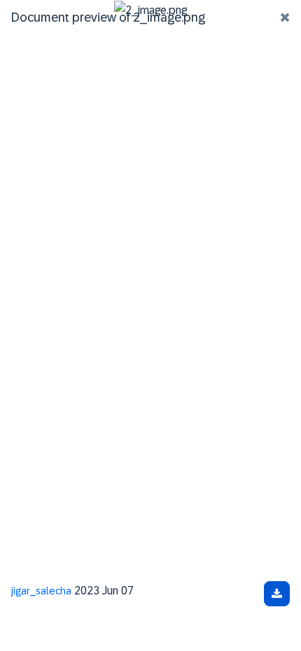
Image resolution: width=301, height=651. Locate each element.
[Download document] (277, 593)
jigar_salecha (41, 591)
